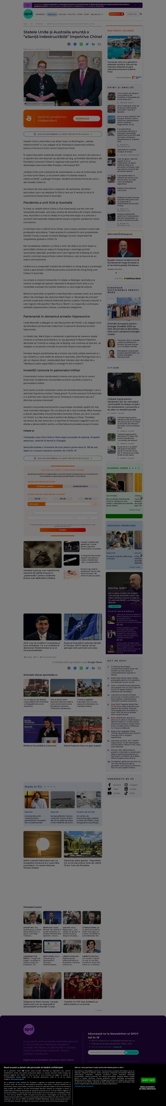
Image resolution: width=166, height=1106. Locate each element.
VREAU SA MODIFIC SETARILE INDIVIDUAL (147, 1088)
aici (5, 1095)
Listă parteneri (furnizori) (84, 1086)
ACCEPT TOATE (148, 1080)
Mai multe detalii (17, 1079)
